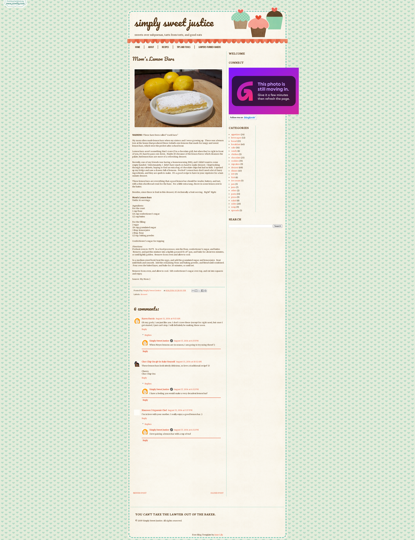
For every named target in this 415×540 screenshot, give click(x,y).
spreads (235, 210)
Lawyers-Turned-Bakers (210, 47)
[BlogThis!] (196, 290)
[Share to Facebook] (202, 290)
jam (233, 184)
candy (234, 151)
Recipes (165, 47)
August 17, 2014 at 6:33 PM (186, 341)
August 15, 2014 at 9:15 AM (168, 318)
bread (234, 141)
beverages (236, 137)
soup (233, 207)
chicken (235, 154)
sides (234, 204)
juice (233, 187)
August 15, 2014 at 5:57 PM (180, 410)
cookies (235, 161)
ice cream (236, 180)
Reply (144, 329)
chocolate (235, 157)
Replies (148, 335)
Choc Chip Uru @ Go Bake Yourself (158, 361)
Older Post (217, 493)
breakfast (235, 144)
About (151, 47)
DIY (233, 174)
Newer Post (140, 493)
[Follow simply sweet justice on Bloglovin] (243, 119)
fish (233, 177)
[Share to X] (199, 290)
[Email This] (193, 290)
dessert (144, 294)
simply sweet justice (174, 22)
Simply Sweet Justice (159, 341)
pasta (233, 194)
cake (233, 147)
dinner (234, 171)
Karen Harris (148, 318)
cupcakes (235, 164)
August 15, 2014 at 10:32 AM (189, 361)
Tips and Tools (183, 47)
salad (233, 200)
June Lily (218, 535)
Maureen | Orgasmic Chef (154, 410)
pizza (233, 197)
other (234, 190)
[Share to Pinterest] (205, 290)
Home (137, 47)
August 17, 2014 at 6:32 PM (186, 389)
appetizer (235, 134)
